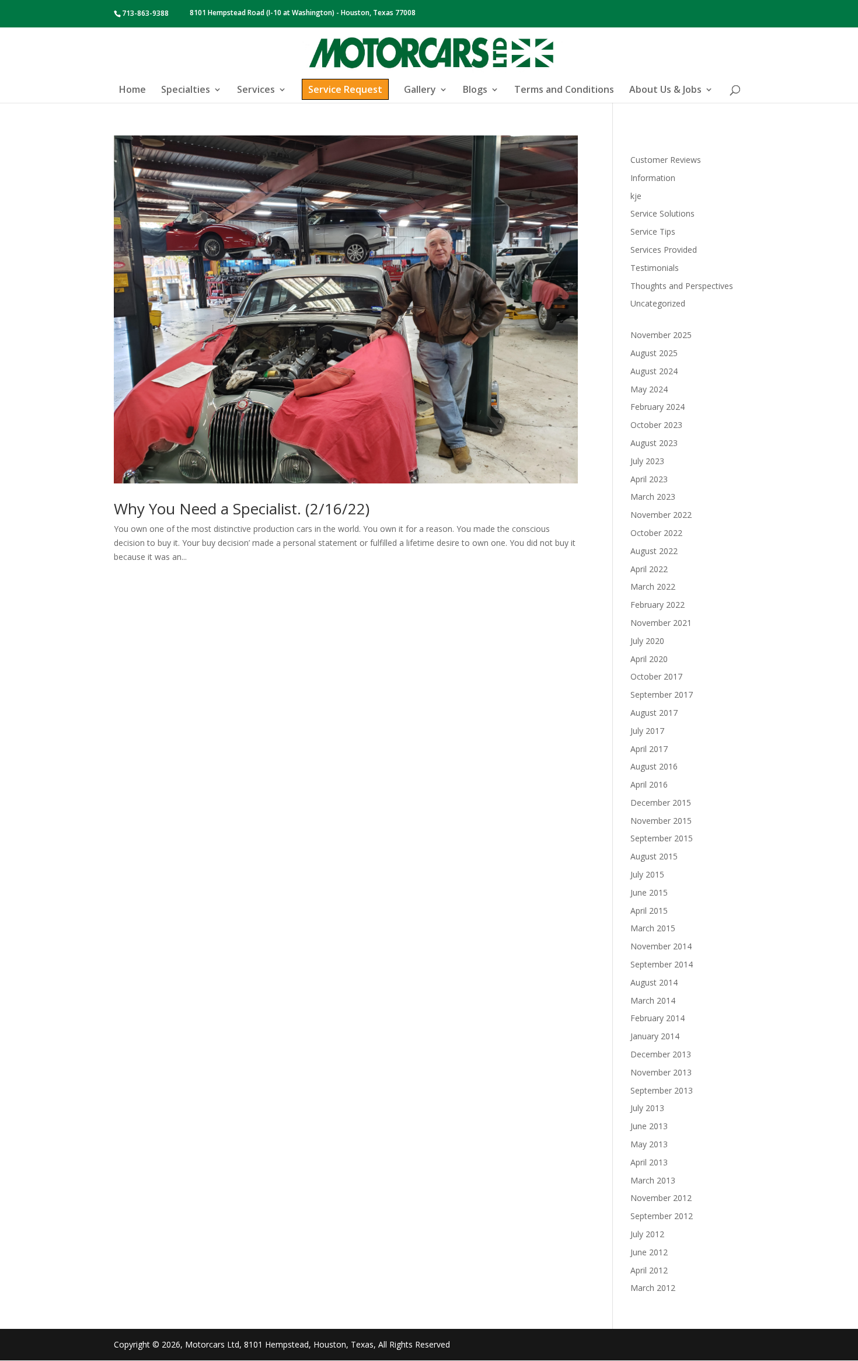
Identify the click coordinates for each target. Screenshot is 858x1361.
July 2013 (647, 1107)
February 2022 (657, 604)
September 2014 (661, 964)
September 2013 (661, 1090)
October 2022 (656, 532)
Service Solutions (662, 213)
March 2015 (652, 928)
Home (132, 90)
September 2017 (661, 694)
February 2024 (657, 406)
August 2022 (654, 550)
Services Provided (663, 249)
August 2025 (654, 352)
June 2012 (649, 1252)
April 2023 (649, 479)
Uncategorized (657, 303)
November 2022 (661, 514)
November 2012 (661, 1197)
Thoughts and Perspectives (681, 285)
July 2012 (647, 1234)
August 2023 (654, 442)
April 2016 (649, 784)
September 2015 (661, 838)
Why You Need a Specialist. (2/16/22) (241, 508)
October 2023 (656, 424)
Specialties (185, 90)
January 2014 (654, 1036)
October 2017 (656, 676)
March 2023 (652, 496)
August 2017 (654, 712)
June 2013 (649, 1126)
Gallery (420, 90)
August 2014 (654, 982)
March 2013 (652, 1180)
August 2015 (654, 856)
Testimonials (654, 267)
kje (635, 195)
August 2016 (654, 766)
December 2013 (660, 1054)
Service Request (345, 89)
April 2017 (649, 748)
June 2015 (649, 892)
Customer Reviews (665, 159)
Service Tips (652, 231)
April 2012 (649, 1270)
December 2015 (660, 802)
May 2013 (649, 1144)
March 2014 (652, 1000)
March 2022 (652, 586)
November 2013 (661, 1072)
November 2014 (661, 946)
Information (652, 177)
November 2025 (661, 334)
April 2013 (649, 1162)
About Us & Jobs (665, 90)
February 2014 (657, 1018)
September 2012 (661, 1215)
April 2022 (649, 569)
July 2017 (647, 730)
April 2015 (649, 910)
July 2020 (647, 640)
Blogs (475, 90)
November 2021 (661, 622)
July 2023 (647, 461)
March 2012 (652, 1287)
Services (256, 90)
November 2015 (661, 820)
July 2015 (647, 874)
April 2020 (649, 658)
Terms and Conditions (564, 90)
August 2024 (654, 371)
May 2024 (649, 389)
